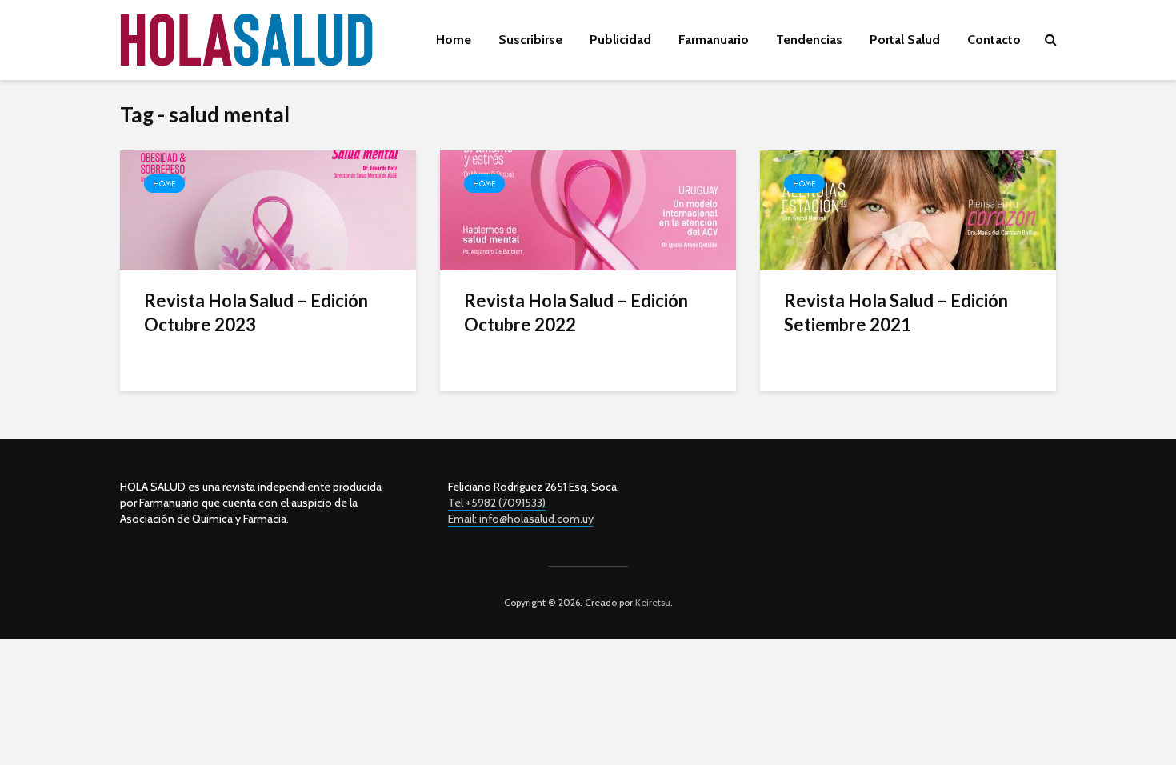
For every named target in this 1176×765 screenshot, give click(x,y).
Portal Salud (905, 39)
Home (453, 39)
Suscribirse (530, 39)
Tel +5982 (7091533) (497, 502)
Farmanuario (713, 39)
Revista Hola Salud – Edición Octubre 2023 (256, 312)
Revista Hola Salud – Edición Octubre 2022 (576, 312)
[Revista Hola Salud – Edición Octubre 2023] (268, 209)
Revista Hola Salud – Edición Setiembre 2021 (896, 312)
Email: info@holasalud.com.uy (521, 518)
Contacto (994, 39)
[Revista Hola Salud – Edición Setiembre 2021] (908, 209)
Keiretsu (651, 602)
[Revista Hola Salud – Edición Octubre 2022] (588, 209)
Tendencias (809, 39)
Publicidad (620, 39)
